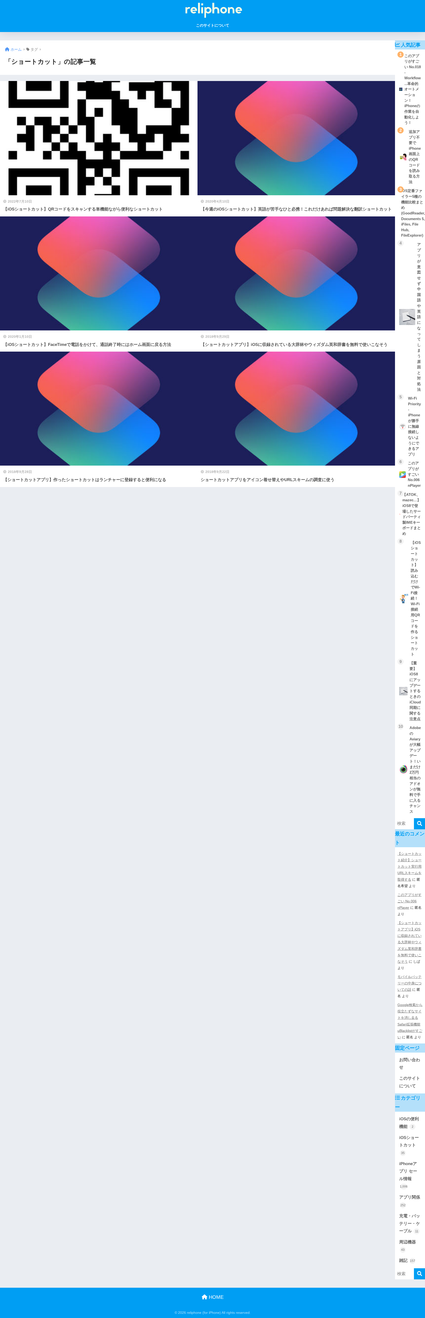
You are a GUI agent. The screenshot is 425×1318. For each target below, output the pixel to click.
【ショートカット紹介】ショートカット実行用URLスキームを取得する (409, 866)
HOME (215, 1297)
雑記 (407, 1260)
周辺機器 (407, 1246)
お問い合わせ (409, 1064)
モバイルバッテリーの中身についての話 (409, 983)
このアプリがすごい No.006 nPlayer (409, 901)
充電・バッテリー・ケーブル (409, 1223)
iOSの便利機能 (409, 1123)
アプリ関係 (409, 1201)
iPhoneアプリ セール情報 (408, 1174)
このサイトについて (212, 25)
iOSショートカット (409, 1145)
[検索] (419, 823)
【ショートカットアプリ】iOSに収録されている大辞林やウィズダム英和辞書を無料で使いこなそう (409, 942)
